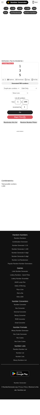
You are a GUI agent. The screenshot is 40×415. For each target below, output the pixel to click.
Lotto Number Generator (20, 271)
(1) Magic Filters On (7, 63)
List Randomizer (15, 12)
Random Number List (20, 349)
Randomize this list (10, 122)
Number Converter (20, 304)
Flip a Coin (20, 289)
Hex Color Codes (20, 341)
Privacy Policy (23, 387)
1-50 (6, 8)
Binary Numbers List (20, 360)
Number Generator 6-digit (20, 256)
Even (5, 12)
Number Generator (18, 2)
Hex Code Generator (20, 334)
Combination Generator (20, 242)
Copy (27, 80)
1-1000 (27, 8)
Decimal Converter (20, 312)
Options (10, 80)
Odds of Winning (20, 286)
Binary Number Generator (20, 330)
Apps (35, 2)
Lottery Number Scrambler (20, 278)
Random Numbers (30, 12)
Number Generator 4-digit (20, 252)
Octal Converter (20, 323)
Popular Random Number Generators (20, 263)
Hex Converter (20, 308)
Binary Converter (20, 315)
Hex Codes (20, 338)
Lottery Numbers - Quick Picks (20, 275)
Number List (20, 353)
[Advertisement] (20, 37)
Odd (34, 8)
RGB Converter (20, 319)
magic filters (20, 117)
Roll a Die (20, 293)
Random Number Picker (28, 122)
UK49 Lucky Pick (20, 282)
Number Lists (20, 356)
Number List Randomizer (20, 260)
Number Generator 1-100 (20, 249)
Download (19, 80)
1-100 (13, 8)
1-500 (20, 8)
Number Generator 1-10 (20, 245)
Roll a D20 (20, 297)
